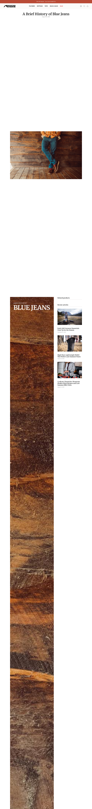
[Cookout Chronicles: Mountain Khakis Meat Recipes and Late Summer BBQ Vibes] (69, 370)
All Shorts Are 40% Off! (45, 1)
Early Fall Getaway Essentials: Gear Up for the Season (68, 329)
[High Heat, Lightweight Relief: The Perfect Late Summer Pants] (69, 343)
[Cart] (87, 6)
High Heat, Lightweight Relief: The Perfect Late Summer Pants (69, 356)
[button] (32, 6)
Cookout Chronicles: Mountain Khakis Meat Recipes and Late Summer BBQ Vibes (68, 383)
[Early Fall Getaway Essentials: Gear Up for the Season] (69, 317)
